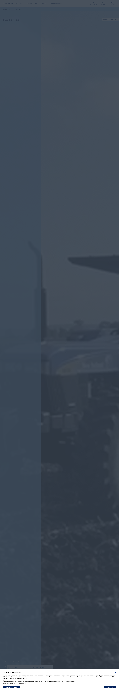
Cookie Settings (11, 687)
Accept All (110, 687)
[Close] (115, 672)
